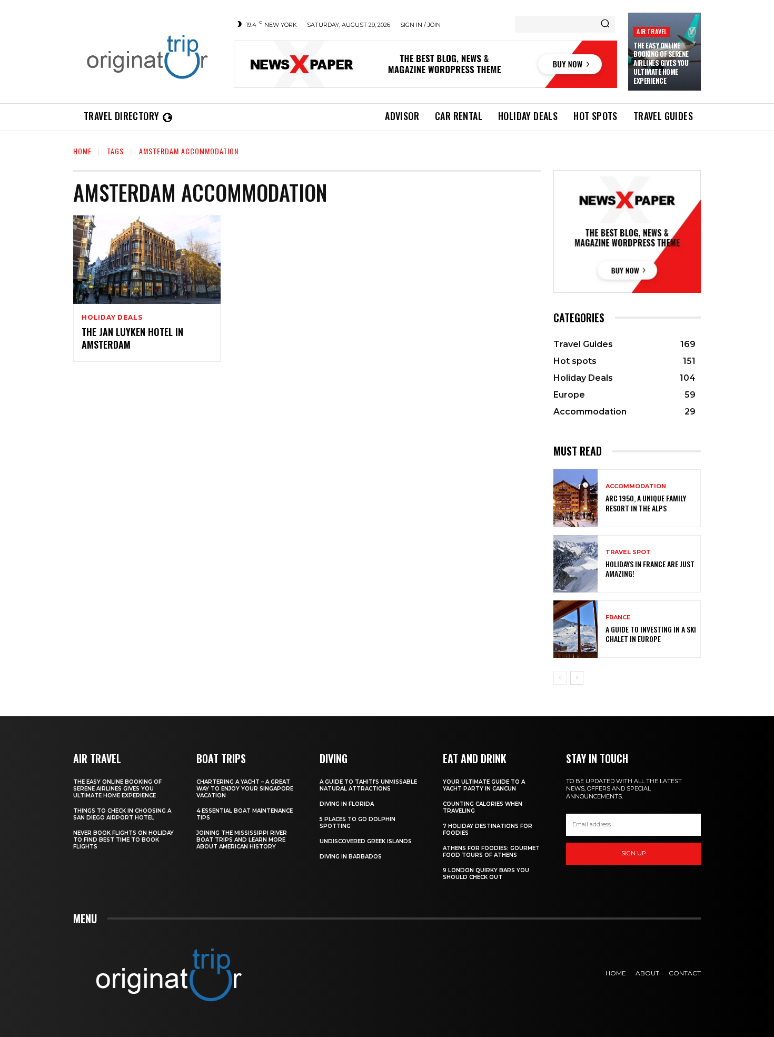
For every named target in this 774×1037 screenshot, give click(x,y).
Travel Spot (628, 552)
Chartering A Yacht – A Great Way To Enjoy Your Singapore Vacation (244, 788)
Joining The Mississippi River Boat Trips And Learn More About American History (241, 839)
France (618, 617)
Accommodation (636, 486)
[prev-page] (560, 678)
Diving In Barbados (351, 856)
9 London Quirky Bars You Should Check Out (486, 874)
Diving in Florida (347, 804)
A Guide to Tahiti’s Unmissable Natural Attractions (368, 785)
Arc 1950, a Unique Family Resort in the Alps (646, 502)
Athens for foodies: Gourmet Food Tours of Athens (491, 851)
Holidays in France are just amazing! (650, 568)
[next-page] (576, 678)
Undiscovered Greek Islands (366, 841)
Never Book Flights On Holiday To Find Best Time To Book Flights (123, 839)
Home (82, 150)
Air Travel (652, 31)
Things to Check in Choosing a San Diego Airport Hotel (122, 814)
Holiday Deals (112, 317)
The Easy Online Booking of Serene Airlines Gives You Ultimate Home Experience (661, 63)
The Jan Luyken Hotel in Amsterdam (132, 338)
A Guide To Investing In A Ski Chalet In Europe (651, 634)
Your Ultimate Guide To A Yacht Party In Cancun (484, 785)
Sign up (633, 853)
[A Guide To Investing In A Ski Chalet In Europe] (575, 629)
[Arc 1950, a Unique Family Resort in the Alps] (575, 498)
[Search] (605, 24)
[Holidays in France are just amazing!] (575, 563)
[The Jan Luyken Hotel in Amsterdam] (147, 259)
